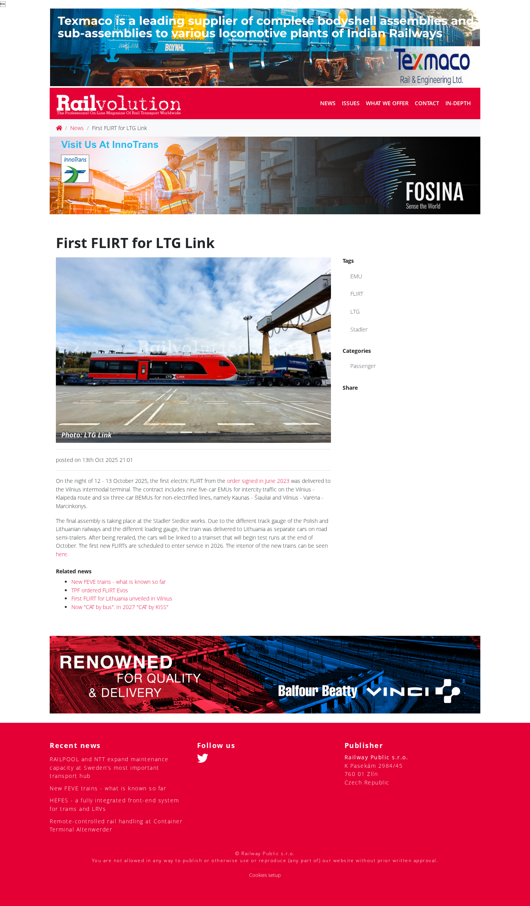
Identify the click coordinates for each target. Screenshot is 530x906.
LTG (355, 311)
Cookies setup (265, 875)
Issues (351, 103)
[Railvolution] (123, 103)
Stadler (358, 329)
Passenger (363, 366)
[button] (76, 350)
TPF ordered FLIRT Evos (99, 590)
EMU (356, 276)
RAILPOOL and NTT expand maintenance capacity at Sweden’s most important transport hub (109, 767)
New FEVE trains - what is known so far (118, 581)
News (328, 103)
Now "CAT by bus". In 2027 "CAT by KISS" (119, 607)
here (61, 554)
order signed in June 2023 (258, 480)
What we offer (387, 103)
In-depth (458, 103)
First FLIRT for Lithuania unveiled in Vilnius (121, 598)
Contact (427, 103)
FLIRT (356, 293)
